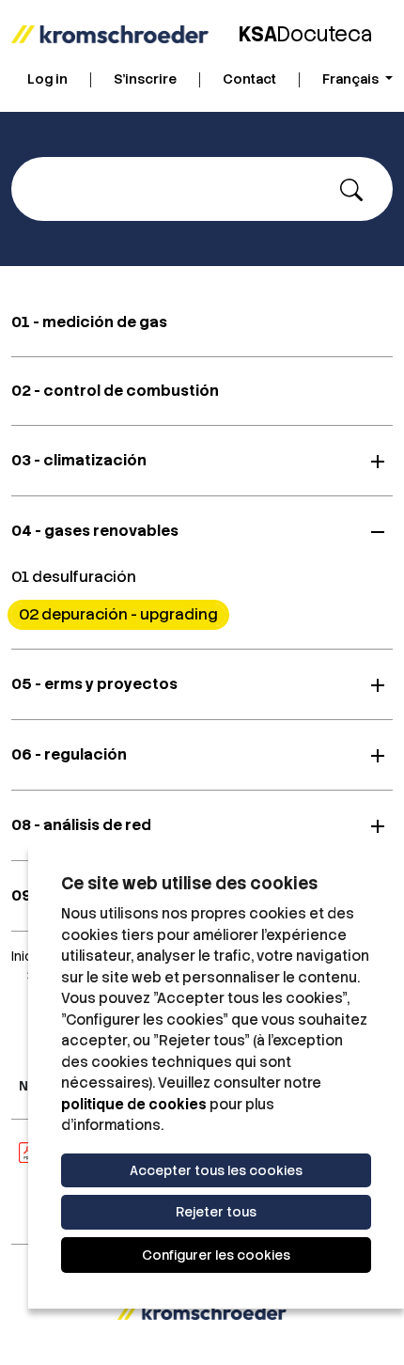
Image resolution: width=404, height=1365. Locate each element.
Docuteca (305, 34)
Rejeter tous (216, 1211)
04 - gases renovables (95, 531)
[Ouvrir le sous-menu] (378, 460)
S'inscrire (145, 79)
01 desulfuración (73, 577)
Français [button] (351, 79)
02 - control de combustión (115, 390)
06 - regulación (69, 754)
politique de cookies (134, 1104)
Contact (249, 79)
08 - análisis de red (81, 825)
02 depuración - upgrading (118, 614)
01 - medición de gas (89, 322)
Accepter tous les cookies (216, 1170)
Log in (47, 79)
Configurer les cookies (216, 1255)
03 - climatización (79, 460)
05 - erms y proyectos (94, 684)
